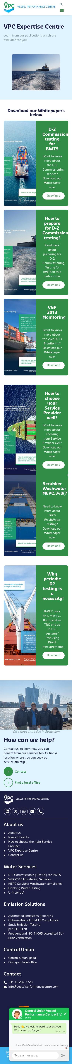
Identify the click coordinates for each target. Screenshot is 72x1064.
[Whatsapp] (24, 811)
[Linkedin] (7, 811)
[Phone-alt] (40, 811)
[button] (61, 4)
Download (53, 196)
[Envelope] (32, 811)
